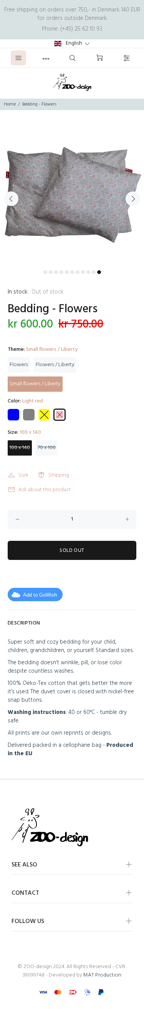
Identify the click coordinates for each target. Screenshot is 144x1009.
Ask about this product (44, 489)
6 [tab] (72, 272)
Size (23, 475)
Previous (11, 198)
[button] (72, 43)
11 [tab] (99, 272)
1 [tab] (45, 272)
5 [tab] (67, 272)
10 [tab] (94, 272)
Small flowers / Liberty (35, 384)
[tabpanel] (72, 194)
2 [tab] (51, 272)
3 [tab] (56, 272)
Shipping (58, 475)
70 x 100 (47, 447)
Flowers (19, 364)
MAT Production (102, 975)
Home (10, 104)
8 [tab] (83, 272)
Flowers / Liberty (55, 364)
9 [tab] (88, 272)
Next (133, 198)
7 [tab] (77, 272)
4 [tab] (61, 272)
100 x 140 (20, 447)
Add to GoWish (40, 595)
